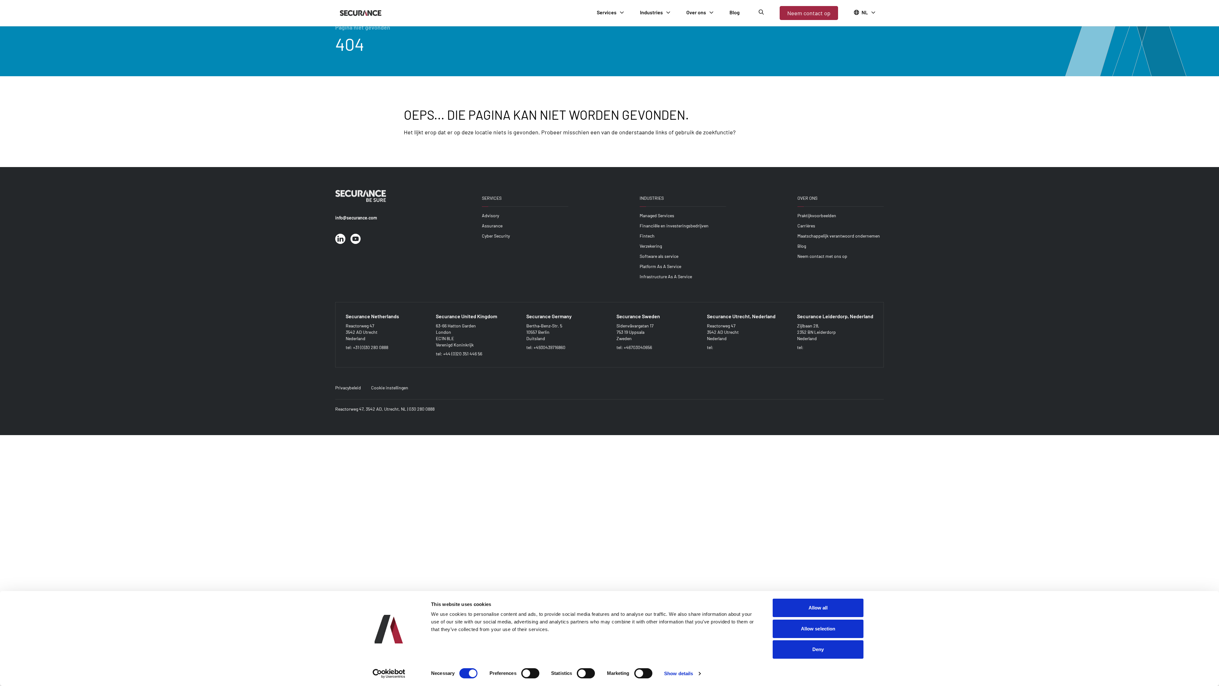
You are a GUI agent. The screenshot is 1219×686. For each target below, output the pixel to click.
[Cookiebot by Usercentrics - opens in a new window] (389, 673)
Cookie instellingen (389, 387)
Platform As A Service (660, 266)
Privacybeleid (348, 387)
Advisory (490, 215)
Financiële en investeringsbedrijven (674, 225)
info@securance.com (356, 217)
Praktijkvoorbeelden (816, 215)
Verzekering (651, 246)
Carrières (806, 225)
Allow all (818, 607)
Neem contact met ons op (822, 256)
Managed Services (657, 215)
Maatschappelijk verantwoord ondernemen (838, 236)
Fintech (647, 236)
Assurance (492, 225)
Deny (818, 649)
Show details (678, 673)
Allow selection (818, 628)
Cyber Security (496, 236)
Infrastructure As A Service (666, 276)
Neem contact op (808, 13)
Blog (801, 246)
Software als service (659, 256)
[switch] (530, 673)
